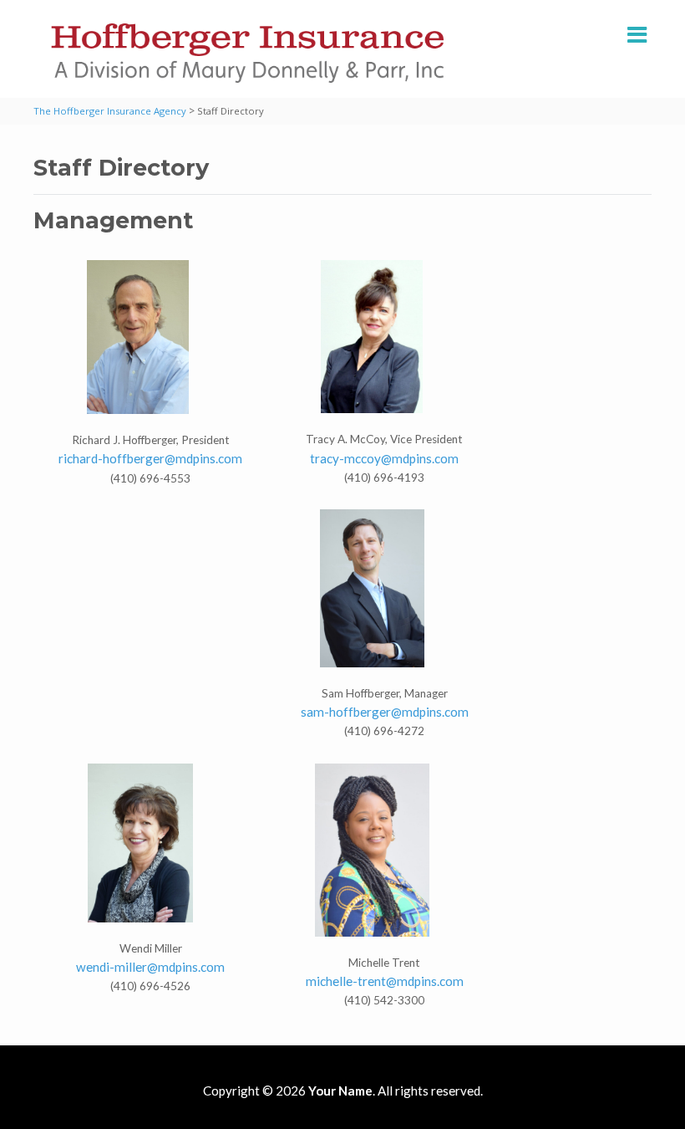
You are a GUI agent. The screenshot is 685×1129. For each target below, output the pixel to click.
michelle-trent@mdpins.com (385, 981)
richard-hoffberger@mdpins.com (150, 458)
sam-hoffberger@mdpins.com (385, 711)
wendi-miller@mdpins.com (150, 966)
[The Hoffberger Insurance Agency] (247, 53)
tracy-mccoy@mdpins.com (384, 458)
